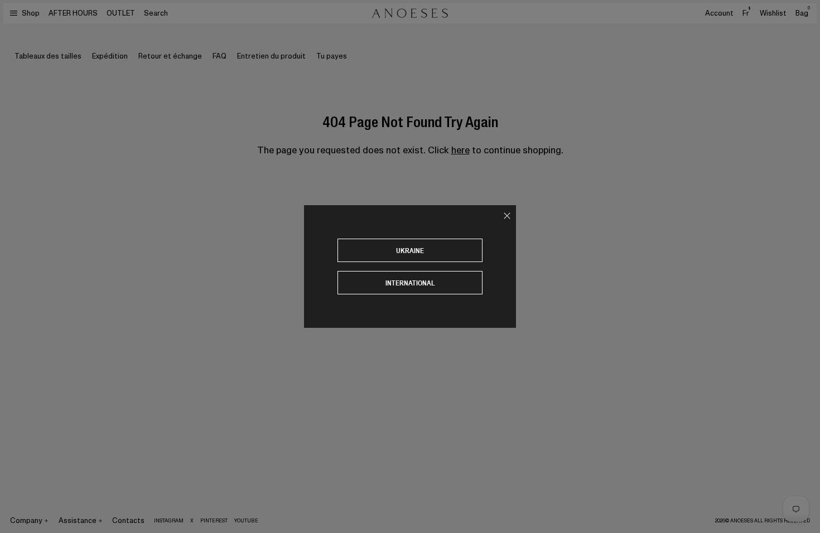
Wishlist (773, 13)
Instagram (169, 521)
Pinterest (214, 521)
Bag (802, 13)
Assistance (78, 520)
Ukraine (410, 250)
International (410, 283)
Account (719, 13)
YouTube (246, 521)
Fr (746, 12)
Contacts (128, 520)
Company (26, 520)
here (460, 150)
